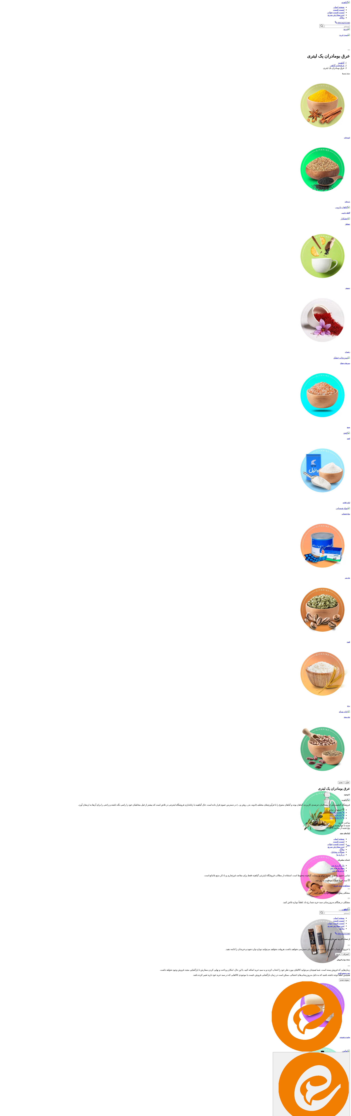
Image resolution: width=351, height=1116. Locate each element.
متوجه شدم (344, 980)
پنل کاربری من (337, 865)
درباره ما (340, 854)
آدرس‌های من (338, 870)
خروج (338, 954)
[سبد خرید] (175, 40)
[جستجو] (321, 26)
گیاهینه (341, 63)
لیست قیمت (338, 10)
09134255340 (343, 23)
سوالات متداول (337, 852)
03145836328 (336, 815)
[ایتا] (307, 1051)
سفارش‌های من (337, 868)
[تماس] (346, 1051)
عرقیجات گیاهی (337, 65)
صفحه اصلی (338, 7)
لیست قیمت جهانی (335, 12)
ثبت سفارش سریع (336, 15)
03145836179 (336, 818)
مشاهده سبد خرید (341, 885)
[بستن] (349, 888)
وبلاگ (341, 17)
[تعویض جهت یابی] (349, 49)
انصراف (346, 954)
